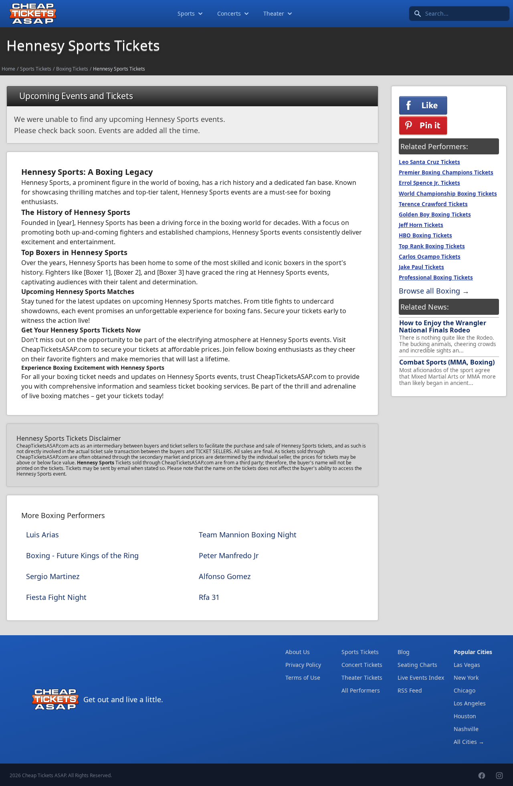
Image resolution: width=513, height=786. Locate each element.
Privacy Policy (303, 665)
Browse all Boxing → (434, 291)
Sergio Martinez (52, 576)
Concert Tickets (361, 665)
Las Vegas (467, 665)
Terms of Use (302, 677)
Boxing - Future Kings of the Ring (82, 555)
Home (8, 68)
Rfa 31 (209, 597)
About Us (297, 652)
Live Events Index (421, 677)
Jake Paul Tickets (421, 267)
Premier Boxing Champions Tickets (446, 172)
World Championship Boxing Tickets (448, 193)
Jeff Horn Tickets (421, 225)
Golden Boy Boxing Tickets (435, 214)
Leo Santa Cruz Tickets (429, 162)
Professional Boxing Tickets (436, 277)
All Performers (360, 690)
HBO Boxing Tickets (425, 235)
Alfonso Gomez (224, 576)
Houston (465, 716)
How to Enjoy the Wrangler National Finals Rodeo (442, 326)
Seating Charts (417, 665)
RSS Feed (410, 690)
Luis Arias (42, 534)
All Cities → (469, 741)
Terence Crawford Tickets (433, 204)
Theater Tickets (361, 677)
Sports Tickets (35, 68)
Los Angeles (470, 703)
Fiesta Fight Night (56, 597)
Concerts (229, 13)
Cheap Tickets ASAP (44, 775)
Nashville (466, 729)
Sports (186, 13)
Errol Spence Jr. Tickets (429, 182)
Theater (273, 13)
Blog (404, 652)
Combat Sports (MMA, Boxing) (447, 362)
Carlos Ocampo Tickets (429, 256)
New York (466, 677)
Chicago (464, 690)
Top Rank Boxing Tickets (432, 246)
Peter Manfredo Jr (229, 555)
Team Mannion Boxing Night (248, 534)
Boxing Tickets (72, 68)
